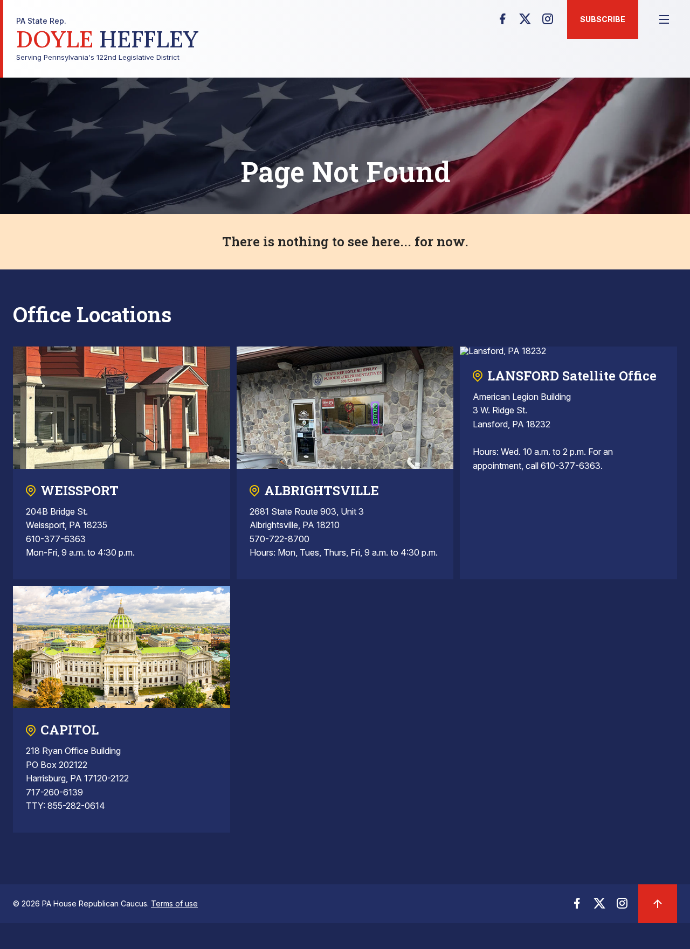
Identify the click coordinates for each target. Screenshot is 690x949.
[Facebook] (502, 22)
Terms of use (174, 903)
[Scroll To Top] (657, 903)
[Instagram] (547, 22)
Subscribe (602, 19)
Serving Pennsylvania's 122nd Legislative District (107, 39)
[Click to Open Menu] (664, 19)
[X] (525, 22)
